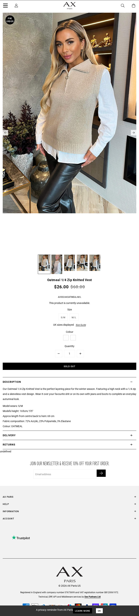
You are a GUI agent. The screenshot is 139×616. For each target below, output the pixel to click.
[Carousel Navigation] (69, 132)
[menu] (5, 6)
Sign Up (101, 473)
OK (99, 610)
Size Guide (81, 324)
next (133, 132)
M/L (74, 317)
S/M (63, 317)
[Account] (16, 5)
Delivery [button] (9, 435)
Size (69, 309)
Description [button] (12, 381)
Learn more (82, 610)
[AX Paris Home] (69, 5)
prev (5, 132)
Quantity (69, 346)
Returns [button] (9, 444)
